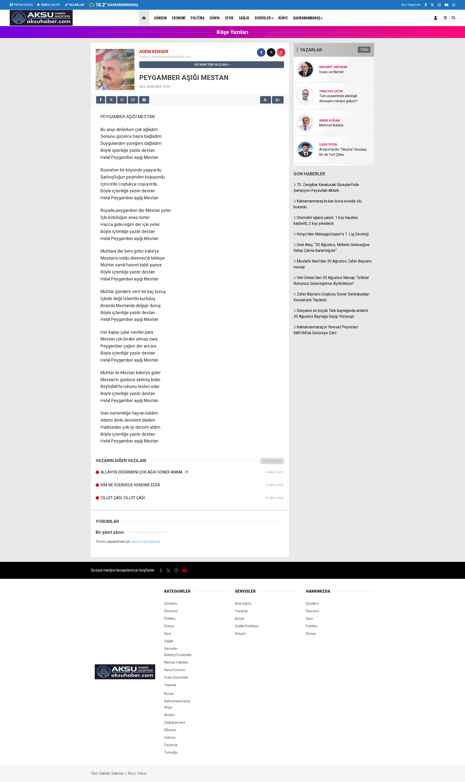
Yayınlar (170, 685)
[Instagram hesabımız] (439, 5)
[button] (144, 18)
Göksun (170, 737)
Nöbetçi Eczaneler (178, 655)
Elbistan (170, 730)
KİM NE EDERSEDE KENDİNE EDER (192, 485)
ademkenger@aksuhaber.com (171, 56)
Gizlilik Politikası (247, 626)
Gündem (160, 17)
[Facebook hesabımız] (426, 5)
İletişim (240, 633)
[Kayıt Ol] (436, 18)
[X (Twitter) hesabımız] (432, 5)
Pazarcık (171, 745)
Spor (229, 17)
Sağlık (244, 17)
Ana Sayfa (243, 603)
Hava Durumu (174, 670)
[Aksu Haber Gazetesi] (41, 24)
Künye (283, 17)
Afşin (168, 707)
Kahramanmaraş (306, 17)
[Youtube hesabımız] (447, 5)
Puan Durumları (176, 677)
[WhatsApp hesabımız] (453, 5)
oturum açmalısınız (145, 541)
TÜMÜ (364, 49)
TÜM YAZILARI (272, 461)
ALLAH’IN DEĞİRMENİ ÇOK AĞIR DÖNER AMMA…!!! (192, 472)
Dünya (215, 17)
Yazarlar (241, 611)
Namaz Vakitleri (176, 662)
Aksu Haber (137, 773)
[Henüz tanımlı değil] (261, 52)
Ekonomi (178, 17)
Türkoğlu (171, 752)
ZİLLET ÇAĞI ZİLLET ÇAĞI (192, 498)
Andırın (169, 715)
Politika (197, 17)
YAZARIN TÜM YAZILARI (210, 64)
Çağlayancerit (174, 722)
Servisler (263, 17)
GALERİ (23, 5)
